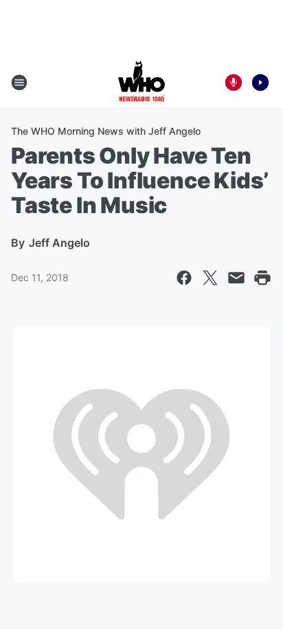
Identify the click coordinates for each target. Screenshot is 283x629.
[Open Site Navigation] (19, 82)
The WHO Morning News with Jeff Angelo (106, 131)
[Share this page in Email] (236, 277)
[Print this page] (262, 277)
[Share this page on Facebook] (184, 277)
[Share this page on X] (210, 277)
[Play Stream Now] (260, 82)
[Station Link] (141, 82)
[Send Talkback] (233, 82)
